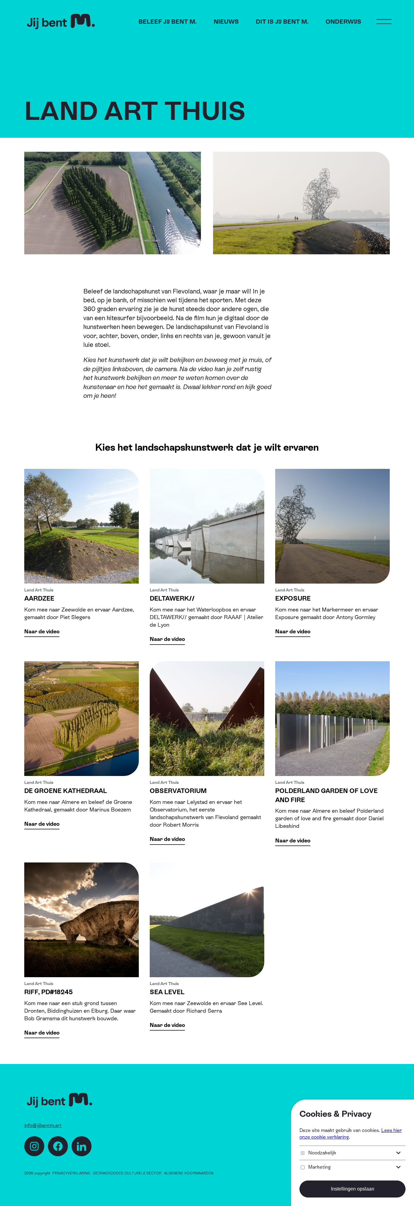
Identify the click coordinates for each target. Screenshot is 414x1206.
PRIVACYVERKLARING (71, 1173)
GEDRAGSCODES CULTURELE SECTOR (127, 1173)
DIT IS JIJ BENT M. (282, 21)
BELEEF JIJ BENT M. (168, 21)
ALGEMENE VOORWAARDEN (188, 1173)
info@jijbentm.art (43, 1125)
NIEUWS (226, 21)
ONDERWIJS (343, 21)
